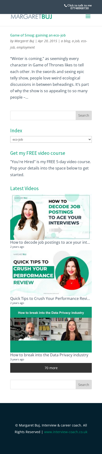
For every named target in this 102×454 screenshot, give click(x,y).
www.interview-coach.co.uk (65, 432)
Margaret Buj (24, 41)
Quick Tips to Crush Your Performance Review (51, 298)
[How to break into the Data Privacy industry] (51, 330)
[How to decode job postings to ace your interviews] (51, 217)
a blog (65, 41)
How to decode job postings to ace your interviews (55, 242)
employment (26, 47)
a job (75, 41)
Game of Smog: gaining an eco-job (38, 35)
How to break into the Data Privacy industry (49, 355)
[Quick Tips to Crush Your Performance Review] (51, 273)
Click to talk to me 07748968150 (79, 6)
